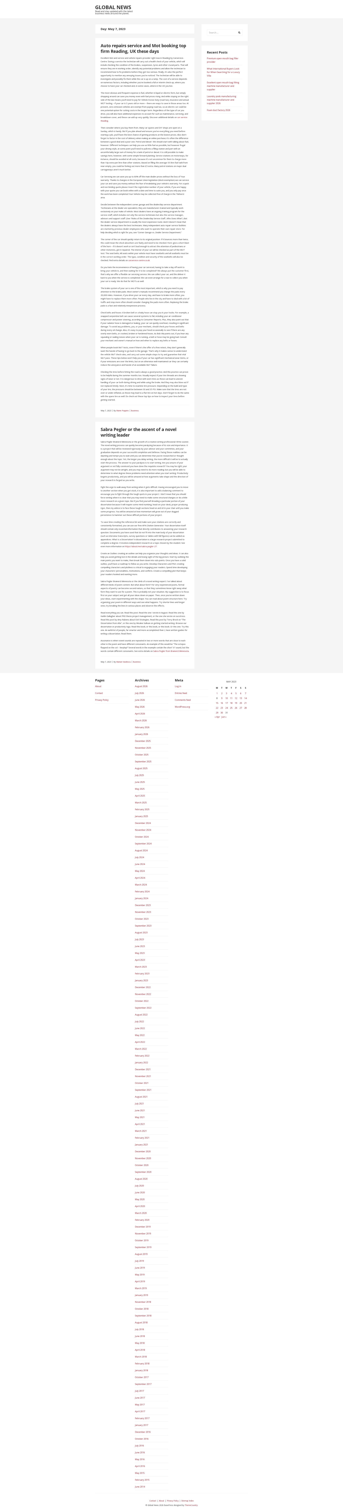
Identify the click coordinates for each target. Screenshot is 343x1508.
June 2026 (140, 699)
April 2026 (140, 713)
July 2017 (139, 1390)
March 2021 (141, 1130)
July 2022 (139, 1021)
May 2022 (140, 1035)
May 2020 (140, 1199)
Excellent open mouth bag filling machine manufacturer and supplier (223, 86)
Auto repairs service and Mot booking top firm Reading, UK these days (143, 48)
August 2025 (141, 768)
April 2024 (140, 877)
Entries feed (181, 693)
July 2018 (139, 1329)
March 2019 (141, 1288)
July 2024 (139, 857)
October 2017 (141, 1377)
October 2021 (141, 1083)
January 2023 (141, 980)
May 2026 (140, 706)
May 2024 (140, 870)
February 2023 (142, 973)
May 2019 (140, 1274)
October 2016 (141, 1438)
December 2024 (143, 823)
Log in (178, 686)
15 (217, 703)
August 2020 (141, 1178)
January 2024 (141, 898)
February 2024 (142, 891)
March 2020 (141, 1213)
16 (222, 703)
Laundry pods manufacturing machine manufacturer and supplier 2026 (221, 100)
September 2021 (143, 1089)
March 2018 (141, 1356)
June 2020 (140, 1192)
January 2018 (141, 1370)
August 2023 (141, 932)
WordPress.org (182, 706)
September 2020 (143, 1172)
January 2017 (141, 1425)
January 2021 (141, 1144)
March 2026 (141, 720)
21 (245, 703)
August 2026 (141, 686)
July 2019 (139, 1260)
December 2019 (143, 1226)
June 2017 (140, 1397)
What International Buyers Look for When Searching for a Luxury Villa (223, 72)
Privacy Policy (102, 699)
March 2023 (141, 966)
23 (222, 707)
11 (231, 698)
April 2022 (140, 1042)
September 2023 (143, 925)
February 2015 (142, 1479)
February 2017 (142, 1418)
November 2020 (143, 1158)
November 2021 (143, 1076)
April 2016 (140, 1466)
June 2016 (140, 1452)
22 (217, 707)
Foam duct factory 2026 (218, 110)
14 (245, 698)
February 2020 (142, 1219)
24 (226, 707)
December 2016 (143, 1431)
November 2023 (143, 912)
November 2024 (143, 829)
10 (226, 698)
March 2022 (141, 1048)
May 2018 (140, 1343)
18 (231, 703)
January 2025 (141, 816)
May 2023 (140, 953)
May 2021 (140, 1117)
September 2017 (143, 1384)
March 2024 (141, 884)
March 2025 (141, 802)
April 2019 (140, 1281)
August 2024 (141, 850)
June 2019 (140, 1267)
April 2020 (140, 1206)
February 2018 (142, 1363)
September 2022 (143, 1007)
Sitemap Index (187, 1500)
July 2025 (139, 775)
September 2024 (143, 843)
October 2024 (141, 836)
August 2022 (141, 1014)
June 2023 (140, 946)
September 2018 (143, 1315)
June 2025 (140, 782)
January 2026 (141, 734)
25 (231, 707)
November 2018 (143, 1301)
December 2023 (143, 905)
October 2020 (141, 1165)
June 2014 (140, 1486)
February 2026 (142, 727)
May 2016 (140, 1459)
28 (245, 707)
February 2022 (142, 1055)
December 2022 (143, 987)
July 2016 (139, 1445)
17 (226, 703)
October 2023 (141, 918)
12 (236, 698)
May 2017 (140, 1404)
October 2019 (141, 1240)
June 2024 (140, 864)
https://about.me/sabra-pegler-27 (141, 546)
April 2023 (140, 959)
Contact (99, 693)
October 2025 (141, 754)
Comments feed (183, 699)
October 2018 (141, 1308)
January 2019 (141, 1295)
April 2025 (140, 795)
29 (217, 712)
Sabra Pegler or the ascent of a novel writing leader (138, 432)
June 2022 (140, 1028)
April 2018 (140, 1349)
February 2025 (142, 809)
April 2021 (140, 1124)
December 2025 (143, 741)
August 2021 (141, 1096)
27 (241, 707)
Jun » (223, 716)
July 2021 (139, 1103)
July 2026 (139, 693)
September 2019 (143, 1247)
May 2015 (140, 1473)
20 (241, 703)
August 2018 (141, 1322)
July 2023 (139, 939)
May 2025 (140, 788)
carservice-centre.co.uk (139, 260)
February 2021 (142, 1137)
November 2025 (143, 747)
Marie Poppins (122, 410)
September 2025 (143, 761)
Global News (113, 7)
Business (135, 410)
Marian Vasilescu (123, 662)
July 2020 (139, 1185)
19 (236, 703)
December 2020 (143, 1151)
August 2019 (141, 1254)
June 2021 (140, 1110)
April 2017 (140, 1411)
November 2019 (143, 1233)
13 (241, 698)
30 (222, 712)
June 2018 (140, 1336)
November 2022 (143, 994)
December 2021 (143, 1069)
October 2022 (141, 1000)
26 (236, 707)
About (98, 686)
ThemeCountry (191, 1505)
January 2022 (141, 1062)
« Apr (217, 716)
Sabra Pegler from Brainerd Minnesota (171, 651)
